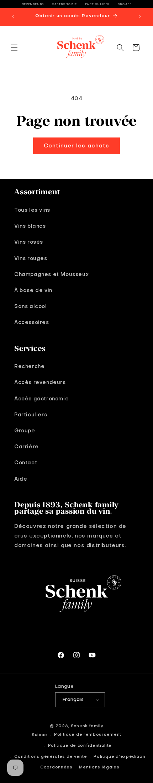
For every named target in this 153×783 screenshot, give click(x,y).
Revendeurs (33, 4)
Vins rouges (30, 258)
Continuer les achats (76, 146)
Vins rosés (28, 242)
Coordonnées (56, 768)
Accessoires (31, 322)
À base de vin (33, 290)
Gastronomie (64, 4)
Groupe (125, 4)
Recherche (29, 366)
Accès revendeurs (40, 382)
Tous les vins (32, 210)
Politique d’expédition (119, 757)
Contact (25, 462)
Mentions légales (99, 768)
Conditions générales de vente (50, 757)
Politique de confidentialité (80, 746)
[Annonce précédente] (13, 17)
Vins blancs (30, 226)
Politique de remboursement (87, 735)
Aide (20, 479)
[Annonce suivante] (140, 17)
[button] (14, 47)
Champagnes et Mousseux (51, 274)
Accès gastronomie (41, 398)
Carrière (26, 446)
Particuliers (97, 4)
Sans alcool (30, 306)
